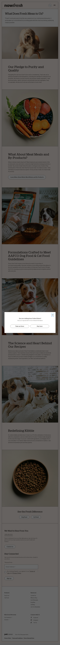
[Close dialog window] (53, 315)
